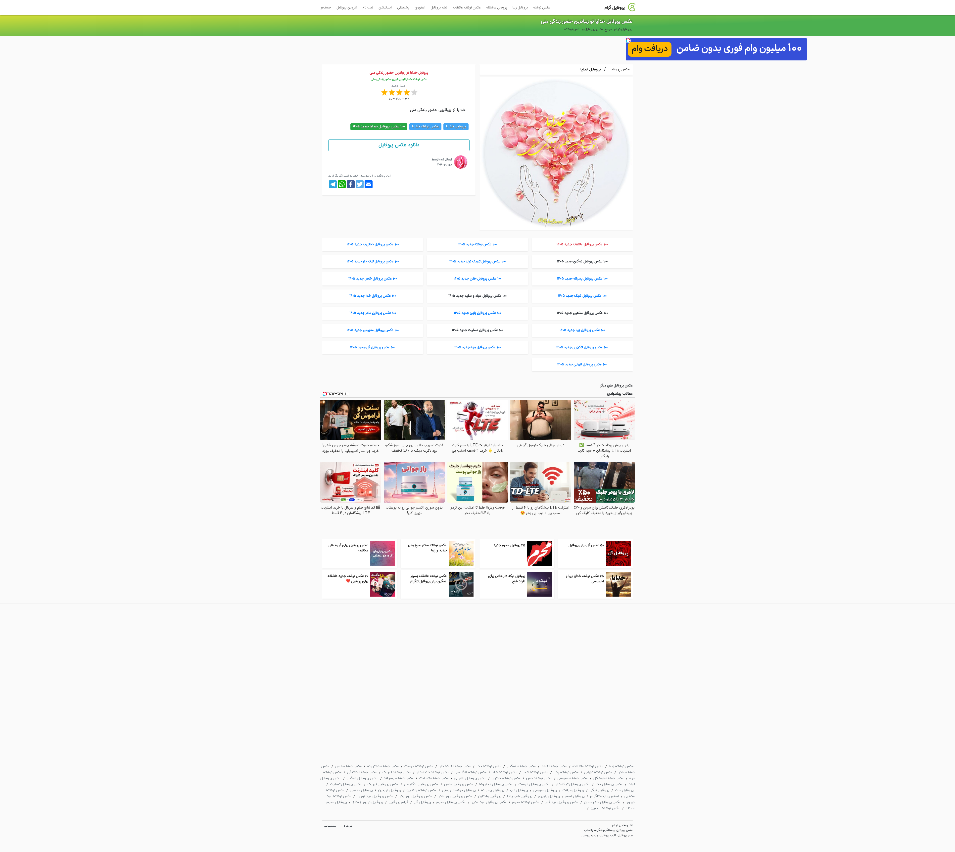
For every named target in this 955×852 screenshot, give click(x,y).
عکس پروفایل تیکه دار (573, 784)
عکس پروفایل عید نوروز (375, 796)
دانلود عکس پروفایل (399, 145)
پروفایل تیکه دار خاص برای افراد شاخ (506, 578)
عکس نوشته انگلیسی (471, 772)
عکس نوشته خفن (539, 778)
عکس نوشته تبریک (396, 772)
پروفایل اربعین (389, 790)
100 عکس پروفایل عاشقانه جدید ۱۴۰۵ (582, 244)
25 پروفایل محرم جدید (509, 545)
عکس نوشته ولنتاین (422, 790)
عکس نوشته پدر (566, 772)
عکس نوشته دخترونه (383, 766)
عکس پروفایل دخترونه (496, 784)
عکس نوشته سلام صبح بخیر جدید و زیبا (427, 548)
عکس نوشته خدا (489, 766)
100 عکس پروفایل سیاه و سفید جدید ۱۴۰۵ (477, 296)
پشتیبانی (403, 8)
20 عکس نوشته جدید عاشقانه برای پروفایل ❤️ (348, 578)
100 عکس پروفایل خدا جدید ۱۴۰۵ (372, 296)
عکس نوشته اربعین (605, 808)
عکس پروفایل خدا (609, 784)
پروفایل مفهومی (545, 790)
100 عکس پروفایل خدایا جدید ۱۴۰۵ (379, 126)
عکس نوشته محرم (525, 802)
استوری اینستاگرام (604, 796)
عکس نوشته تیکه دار (455, 766)
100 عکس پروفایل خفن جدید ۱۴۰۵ (477, 279)
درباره (348, 825)
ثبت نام (368, 8)
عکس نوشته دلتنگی (362, 772)
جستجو (326, 8)
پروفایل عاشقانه (496, 8)
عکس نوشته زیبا (621, 766)
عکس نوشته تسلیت (434, 778)
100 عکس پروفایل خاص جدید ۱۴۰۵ (372, 279)
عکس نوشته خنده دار (433, 772)
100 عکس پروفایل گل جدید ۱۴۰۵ (372, 347)
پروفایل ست (624, 790)
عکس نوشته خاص (348, 766)
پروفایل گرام (615, 7)
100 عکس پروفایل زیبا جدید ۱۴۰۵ (582, 330)
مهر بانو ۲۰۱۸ (444, 164)
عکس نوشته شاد (504, 772)
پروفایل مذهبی (361, 790)
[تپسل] (628, 40)
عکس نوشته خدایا (425, 126)
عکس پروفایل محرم (451, 802)
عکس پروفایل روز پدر (415, 796)
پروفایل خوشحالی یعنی (459, 790)
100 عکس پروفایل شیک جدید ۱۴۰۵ (582, 296)
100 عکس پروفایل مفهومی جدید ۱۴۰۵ (373, 330)
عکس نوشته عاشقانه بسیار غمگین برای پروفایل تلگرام (428, 578)
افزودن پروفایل (346, 8)
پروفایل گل (422, 802)
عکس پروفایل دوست (534, 784)
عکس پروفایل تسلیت (346, 784)
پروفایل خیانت (573, 790)
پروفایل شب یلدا (519, 796)
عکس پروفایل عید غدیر (489, 802)
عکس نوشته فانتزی (506, 778)
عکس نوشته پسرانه (399, 778)
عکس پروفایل (619, 69)
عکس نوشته (541, 8)
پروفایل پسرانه (493, 790)
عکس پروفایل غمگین (362, 778)
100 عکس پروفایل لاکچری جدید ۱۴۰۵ (582, 347)
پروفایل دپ (519, 790)
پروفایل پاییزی (549, 796)
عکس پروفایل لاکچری (470, 778)
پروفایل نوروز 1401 (367, 802)
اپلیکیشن (385, 8)
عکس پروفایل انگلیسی (421, 784)
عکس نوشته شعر (535, 772)
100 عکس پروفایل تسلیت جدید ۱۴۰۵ (477, 330)
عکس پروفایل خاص (459, 784)
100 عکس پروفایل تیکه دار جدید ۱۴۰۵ (373, 262)
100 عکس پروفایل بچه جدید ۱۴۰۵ (477, 347)
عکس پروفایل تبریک (383, 784)
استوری (420, 8)
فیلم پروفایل (439, 8)
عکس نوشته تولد (554, 766)
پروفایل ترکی (600, 790)
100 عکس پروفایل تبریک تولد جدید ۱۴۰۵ (477, 262)
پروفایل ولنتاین (489, 796)
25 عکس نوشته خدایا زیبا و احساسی (585, 578)
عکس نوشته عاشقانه (467, 8)
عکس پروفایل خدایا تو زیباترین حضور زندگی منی (586, 22)
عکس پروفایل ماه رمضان (602, 802)
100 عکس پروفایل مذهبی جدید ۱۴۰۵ (582, 313)
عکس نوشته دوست (418, 766)
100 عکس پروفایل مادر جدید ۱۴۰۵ (372, 313)
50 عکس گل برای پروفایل (586, 545)
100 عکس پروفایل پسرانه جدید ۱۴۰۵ (582, 279)
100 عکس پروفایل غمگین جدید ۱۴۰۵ (582, 262)
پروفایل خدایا (590, 69)
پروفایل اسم (575, 796)
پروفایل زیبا (520, 8)
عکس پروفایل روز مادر (455, 796)
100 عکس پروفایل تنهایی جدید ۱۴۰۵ (582, 365)
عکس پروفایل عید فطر (561, 802)
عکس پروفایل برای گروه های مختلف (348, 548)
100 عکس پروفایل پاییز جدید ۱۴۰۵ (477, 313)
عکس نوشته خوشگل (608, 778)
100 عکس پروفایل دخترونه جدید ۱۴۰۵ (373, 244)
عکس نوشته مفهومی (573, 778)
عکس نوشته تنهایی (598, 772)
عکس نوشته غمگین (521, 766)
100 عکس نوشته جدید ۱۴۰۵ (477, 244)
